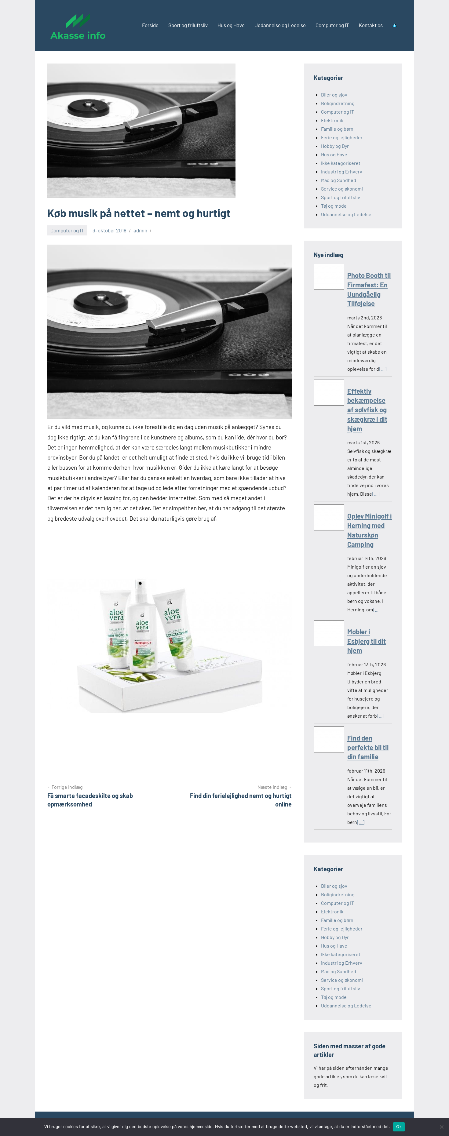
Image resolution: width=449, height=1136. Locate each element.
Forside (150, 25)
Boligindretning (338, 103)
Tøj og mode (334, 206)
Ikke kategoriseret (340, 163)
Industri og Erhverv (341, 171)
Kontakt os (371, 25)
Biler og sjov (334, 94)
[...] (382, 369)
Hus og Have (231, 25)
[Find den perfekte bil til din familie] (329, 740)
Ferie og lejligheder (342, 137)
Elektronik (332, 120)
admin (140, 230)
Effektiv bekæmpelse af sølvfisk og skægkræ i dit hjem (367, 409)
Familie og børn (337, 129)
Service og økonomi (342, 188)
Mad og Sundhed (338, 180)
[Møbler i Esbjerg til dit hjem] (329, 634)
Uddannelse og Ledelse (280, 25)
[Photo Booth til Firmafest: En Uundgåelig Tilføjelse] (329, 278)
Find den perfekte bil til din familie (368, 747)
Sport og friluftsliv (188, 25)
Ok (399, 1126)
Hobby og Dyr (335, 146)
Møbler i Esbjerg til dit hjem (366, 641)
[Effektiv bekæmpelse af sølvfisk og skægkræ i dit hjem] (329, 394)
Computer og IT (332, 25)
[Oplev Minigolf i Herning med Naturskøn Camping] (329, 518)
